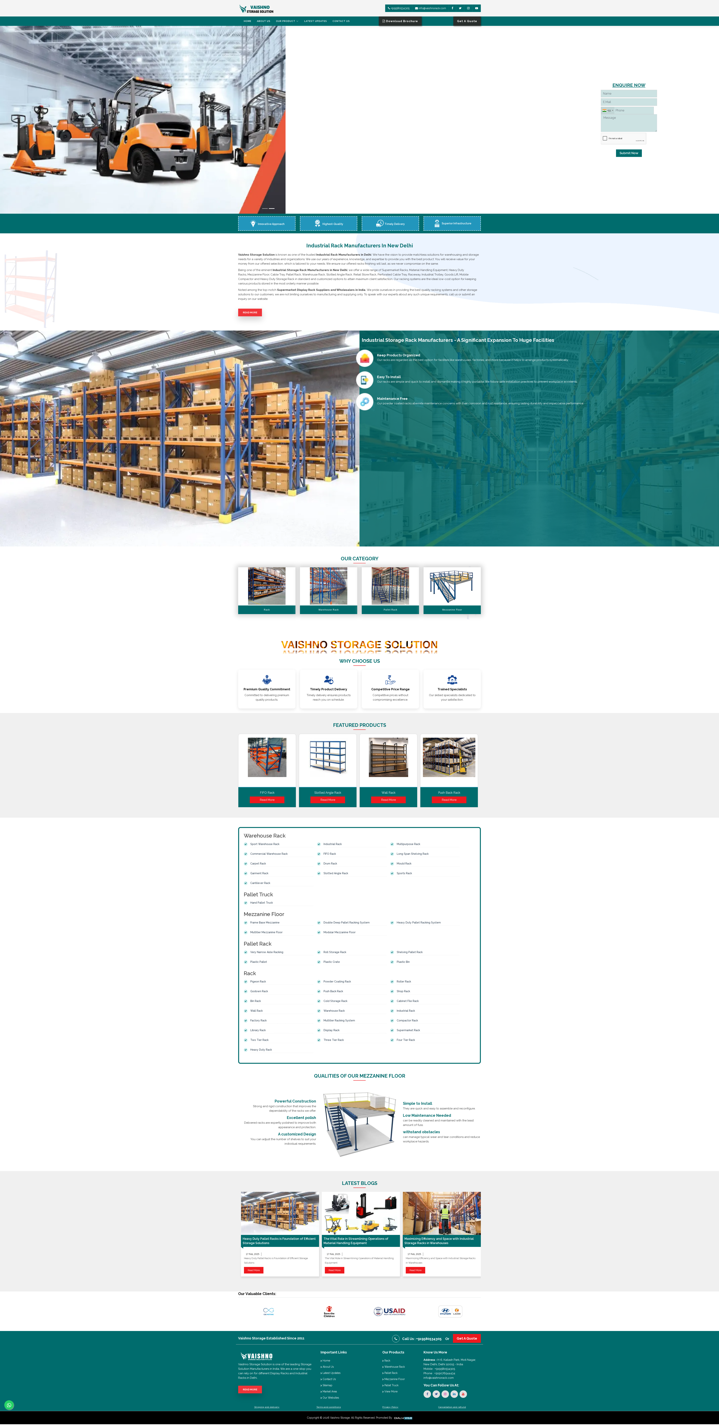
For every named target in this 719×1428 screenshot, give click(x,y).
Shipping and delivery (267, 1407)
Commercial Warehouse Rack (269, 853)
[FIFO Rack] (267, 761)
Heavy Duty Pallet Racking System (419, 922)
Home (247, 21)
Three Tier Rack (334, 1039)
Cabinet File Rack (408, 1001)
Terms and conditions (328, 1407)
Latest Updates (315, 21)
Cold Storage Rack (335, 1001)
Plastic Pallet (258, 961)
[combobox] (607, 110)
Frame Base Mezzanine (265, 922)
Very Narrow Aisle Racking (266, 952)
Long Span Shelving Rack (413, 853)
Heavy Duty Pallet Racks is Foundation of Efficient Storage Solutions (279, 1241)
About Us (263, 21)
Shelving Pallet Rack (410, 952)
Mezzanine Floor (394, 1379)
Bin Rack (255, 1001)
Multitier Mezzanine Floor (266, 932)
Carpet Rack (258, 863)
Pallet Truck (391, 1385)
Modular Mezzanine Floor (340, 932)
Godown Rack (259, 991)
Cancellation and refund (452, 1407)
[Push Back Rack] (449, 761)
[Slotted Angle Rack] (328, 761)
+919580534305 (399, 8)
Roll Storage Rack (335, 952)
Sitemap (327, 1385)
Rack (387, 1360)
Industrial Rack (333, 844)
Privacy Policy (390, 1407)
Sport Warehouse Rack (264, 844)
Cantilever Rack (260, 883)
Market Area (329, 1391)
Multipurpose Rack (408, 844)
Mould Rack (404, 863)
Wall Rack (388, 792)
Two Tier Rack (259, 1039)
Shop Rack (403, 991)
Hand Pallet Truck (261, 902)
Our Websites (330, 1397)
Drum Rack (330, 863)
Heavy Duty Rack (261, 1049)
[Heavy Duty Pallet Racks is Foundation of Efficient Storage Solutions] (280, 1213)
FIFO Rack (267, 792)
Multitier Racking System (339, 1020)
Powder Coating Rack (337, 981)
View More (391, 1391)
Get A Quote (467, 1338)
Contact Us (341, 21)
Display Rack (331, 1030)
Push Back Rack (449, 792)
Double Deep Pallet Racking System (347, 922)
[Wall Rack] (388, 761)
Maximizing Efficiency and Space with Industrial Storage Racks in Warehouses (439, 1241)
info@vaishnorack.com (432, 8)
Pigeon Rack (258, 981)
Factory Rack (258, 1020)
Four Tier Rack (406, 1039)
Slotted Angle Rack (327, 792)
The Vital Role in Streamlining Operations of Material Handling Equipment (356, 1241)
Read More (250, 312)
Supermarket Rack (408, 1030)
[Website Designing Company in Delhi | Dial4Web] (403, 1417)
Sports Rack (404, 873)
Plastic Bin (403, 961)
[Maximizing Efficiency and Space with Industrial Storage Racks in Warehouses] (442, 1213)
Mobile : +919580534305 (439, 1369)
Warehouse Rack (334, 1010)
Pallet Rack (391, 1372)
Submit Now (629, 153)
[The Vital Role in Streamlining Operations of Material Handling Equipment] (361, 1213)
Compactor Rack (407, 1020)
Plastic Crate (332, 961)
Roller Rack (404, 981)
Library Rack (258, 1030)
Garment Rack (259, 873)
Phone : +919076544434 (439, 1373)
